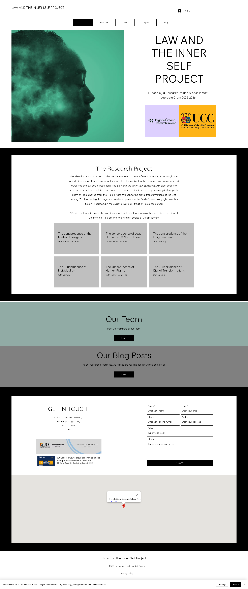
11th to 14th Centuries (68, 241)
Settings (222, 584)
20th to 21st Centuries (116, 275)
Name (151, 406)
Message (152, 439)
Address (186, 417)
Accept (235, 584)
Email (184, 406)
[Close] (244, 584)
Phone (151, 417)
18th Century (159, 241)
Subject (151, 428)
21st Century (159, 275)
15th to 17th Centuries (116, 241)
